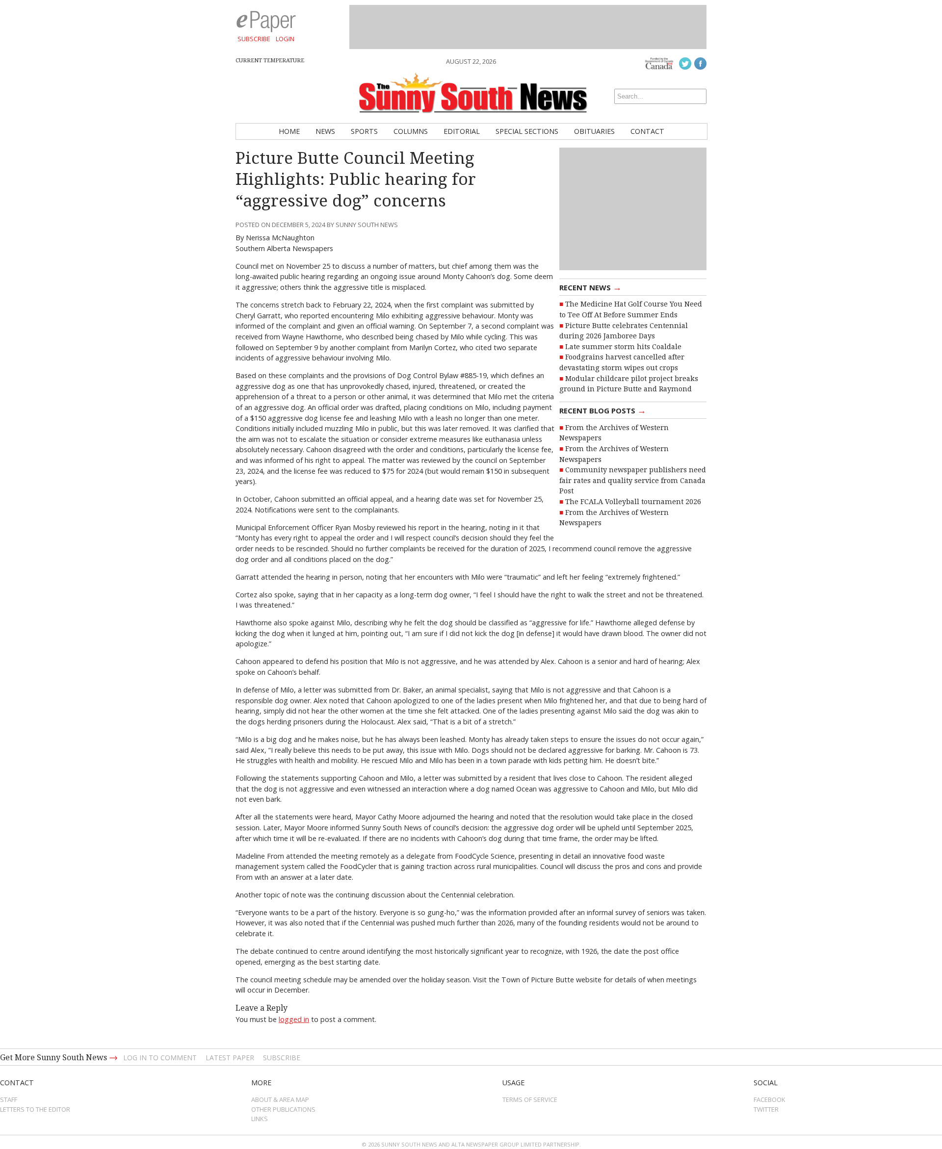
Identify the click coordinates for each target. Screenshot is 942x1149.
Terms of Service (529, 1099)
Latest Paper (230, 1057)
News (325, 131)
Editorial (462, 131)
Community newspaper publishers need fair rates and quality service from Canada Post (632, 480)
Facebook (769, 1099)
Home (289, 131)
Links (259, 1118)
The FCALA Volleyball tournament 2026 (633, 502)
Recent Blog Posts (602, 410)
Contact (647, 131)
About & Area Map (280, 1099)
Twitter (766, 1109)
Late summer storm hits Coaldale (623, 347)
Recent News (590, 287)
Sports (364, 131)
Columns (410, 131)
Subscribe (253, 38)
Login (285, 38)
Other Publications (283, 1109)
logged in (294, 1019)
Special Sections (527, 131)
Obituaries (594, 131)
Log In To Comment (160, 1057)
